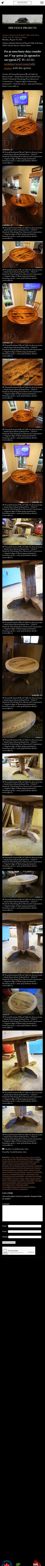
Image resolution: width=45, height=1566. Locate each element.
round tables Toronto (10, 1178)
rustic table (30, 1180)
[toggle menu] (42, 2)
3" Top (12, 1157)
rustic (22, 1178)
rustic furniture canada (16, 1180)
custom (10, 1163)
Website (5, 1237)
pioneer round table (34, 1172)
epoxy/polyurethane (21, 1163)
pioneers (5, 1174)
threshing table (22, 1185)
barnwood (15, 1161)
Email (5, 1231)
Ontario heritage (9, 1170)
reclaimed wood (32, 1174)
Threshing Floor (8, 1185)
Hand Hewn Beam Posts (25, 1157)
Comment (6, 1204)
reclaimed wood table (33, 1176)
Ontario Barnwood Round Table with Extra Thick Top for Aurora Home (20, 36)
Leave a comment (21, 1189)
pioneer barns (7, 1172)
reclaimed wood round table (13, 1176)
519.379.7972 (22, 3)
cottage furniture (26, 1161)
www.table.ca (7, 1189)
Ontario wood (33, 1170)
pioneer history (20, 1172)
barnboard (6, 1161)
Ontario (37, 1168)
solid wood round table (25, 1183)
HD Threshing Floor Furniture (22, 1166)
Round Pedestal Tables (25, 1159)
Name (5, 1226)
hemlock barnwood (25, 1168)
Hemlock (38, 1166)
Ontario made (21, 1170)
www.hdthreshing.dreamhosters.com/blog (18, 1187)
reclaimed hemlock (17, 1174)
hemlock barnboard (9, 1168)
